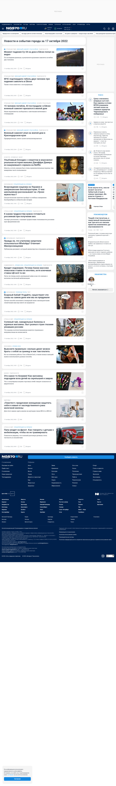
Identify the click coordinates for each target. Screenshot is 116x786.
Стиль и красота (98, 468)
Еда (29, 480)
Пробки (58, 28)
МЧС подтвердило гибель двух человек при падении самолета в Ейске (27, 80)
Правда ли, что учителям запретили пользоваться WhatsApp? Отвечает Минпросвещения (22, 243)
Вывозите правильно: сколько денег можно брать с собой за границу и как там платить (27, 350)
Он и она (75, 465)
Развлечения (76, 480)
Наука (53, 480)
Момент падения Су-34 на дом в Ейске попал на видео (29, 53)
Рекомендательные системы (66, 537)
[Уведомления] (109, 28)
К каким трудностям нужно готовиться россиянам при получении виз (24, 215)
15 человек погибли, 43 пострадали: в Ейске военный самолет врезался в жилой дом (27, 107)
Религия (75, 483)
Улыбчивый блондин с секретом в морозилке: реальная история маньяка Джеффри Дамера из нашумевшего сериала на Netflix (28, 162)
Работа (74, 477)
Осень (74, 468)
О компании (6, 471)
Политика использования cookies (67, 534)
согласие (10, 775)
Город (30, 474)
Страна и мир (97, 471)
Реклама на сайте (7, 465)
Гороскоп (57, 24)
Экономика (96, 477)
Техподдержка (6, 477)
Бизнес (30, 468)
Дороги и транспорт (34, 477)
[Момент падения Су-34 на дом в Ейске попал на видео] (70, 57)
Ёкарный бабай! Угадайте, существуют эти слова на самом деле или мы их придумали (27, 296)
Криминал (55, 468)
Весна (30, 471)
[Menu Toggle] (3, 28)
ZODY (74, 24)
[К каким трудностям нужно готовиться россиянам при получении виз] (70, 219)
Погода (25, 24)
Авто (29, 465)
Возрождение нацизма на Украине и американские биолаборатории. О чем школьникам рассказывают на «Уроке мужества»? (24, 191)
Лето (53, 474)
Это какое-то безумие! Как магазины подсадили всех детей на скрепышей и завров (28, 377)
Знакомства (18, 24)
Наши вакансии (7, 474)
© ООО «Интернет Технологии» (30, 556)
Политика (75, 471)
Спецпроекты (97, 480)
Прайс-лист (5, 468)
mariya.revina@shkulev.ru (8, 552)
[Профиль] (113, 28)
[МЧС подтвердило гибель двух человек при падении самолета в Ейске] (70, 84)
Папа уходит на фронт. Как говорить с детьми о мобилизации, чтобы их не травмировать (29, 431)
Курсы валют (66, 24)
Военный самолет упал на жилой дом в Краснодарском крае (24, 134)
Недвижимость (7, 24)
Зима (53, 465)
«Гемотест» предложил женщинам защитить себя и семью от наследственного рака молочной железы (27, 405)
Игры (88, 24)
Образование (56, 486)
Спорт (95, 465)
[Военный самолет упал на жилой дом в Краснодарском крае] (70, 138)
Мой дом (54, 477)
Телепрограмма (41, 24)
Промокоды (81, 24)
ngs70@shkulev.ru (22, 542)
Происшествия (77, 474)
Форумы (32, 24)
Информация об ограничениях (67, 532)
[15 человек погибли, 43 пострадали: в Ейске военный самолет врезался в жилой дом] (70, 111)
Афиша (50, 24)
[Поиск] (104, 28)
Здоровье (31, 486)
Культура (54, 471)
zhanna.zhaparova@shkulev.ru (9, 549)
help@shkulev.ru (14, 544)
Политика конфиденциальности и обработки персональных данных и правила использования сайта (85, 539)
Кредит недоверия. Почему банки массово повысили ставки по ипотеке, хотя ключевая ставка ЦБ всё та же (27, 270)
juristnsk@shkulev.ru (43, 543)
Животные (31, 483)
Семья (74, 486)
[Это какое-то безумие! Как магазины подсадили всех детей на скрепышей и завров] (70, 381)
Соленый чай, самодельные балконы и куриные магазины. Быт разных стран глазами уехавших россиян (28, 324)
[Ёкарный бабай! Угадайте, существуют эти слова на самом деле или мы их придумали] (70, 300)
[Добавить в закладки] (82, 68)
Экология (96, 474)
